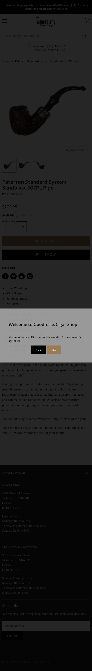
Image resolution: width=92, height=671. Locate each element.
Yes (38, 349)
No (54, 349)
